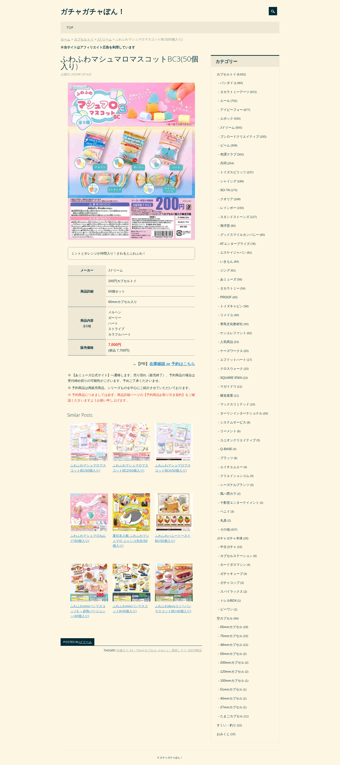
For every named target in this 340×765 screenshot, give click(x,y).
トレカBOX (228, 600)
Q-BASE (226, 449)
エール (225, 101)
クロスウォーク (231, 368)
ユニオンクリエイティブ (238, 440)
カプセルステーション (236, 556)
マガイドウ (228, 386)
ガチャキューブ (231, 573)
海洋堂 (225, 225)
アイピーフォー (231, 110)
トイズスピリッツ (233, 172)
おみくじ (223, 734)
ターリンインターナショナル (241, 413)
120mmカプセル (232, 671)
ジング (225, 270)
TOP (69, 27)
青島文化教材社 (231, 324)
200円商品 (194, 650)
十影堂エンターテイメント (239, 502)
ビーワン (226, 609)
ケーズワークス (231, 351)
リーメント (228, 431)
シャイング (228, 181)
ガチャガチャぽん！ (93, 11)
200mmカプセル (232, 662)
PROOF (226, 297)
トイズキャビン (231, 306)
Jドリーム (85, 642)
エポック (226, 118)
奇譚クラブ (228, 154)
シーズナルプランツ (234, 485)
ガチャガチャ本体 (230, 538)
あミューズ (228, 279)
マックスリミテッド (234, 404)
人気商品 (226, 342)
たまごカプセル (231, 716)
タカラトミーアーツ (234, 92)
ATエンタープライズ (235, 244)
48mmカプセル (231, 645)
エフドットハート (233, 359)
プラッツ (226, 458)
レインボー (228, 208)
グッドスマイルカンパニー (239, 234)
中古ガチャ (228, 547)
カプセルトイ (226, 74)
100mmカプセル (232, 680)
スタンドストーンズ (234, 217)
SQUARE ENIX (231, 377)
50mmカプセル (231, 654)
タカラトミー (230, 288)
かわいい (164, 650)
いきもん (226, 261)
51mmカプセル (231, 689)
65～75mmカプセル (143, 650)
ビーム (225, 145)
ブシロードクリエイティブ (239, 136)
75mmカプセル (231, 636)
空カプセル (225, 618)
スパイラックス (231, 591)
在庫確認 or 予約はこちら (172, 364)
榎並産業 (226, 395)
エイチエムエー (231, 467)
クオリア (226, 199)
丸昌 (223, 520)
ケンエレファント (233, 333)
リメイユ (226, 315)
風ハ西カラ (228, 493)
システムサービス (233, 422)
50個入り (122, 650)
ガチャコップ (230, 583)
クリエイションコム (234, 476)
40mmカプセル (231, 698)
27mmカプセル (231, 707)
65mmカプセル (231, 627)
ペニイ (225, 511)
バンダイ (226, 83)
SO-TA (225, 190)
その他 (225, 529)
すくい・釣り (226, 725)
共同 (223, 163)
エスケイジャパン (233, 252)
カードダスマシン (233, 564)
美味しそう (178, 650)
